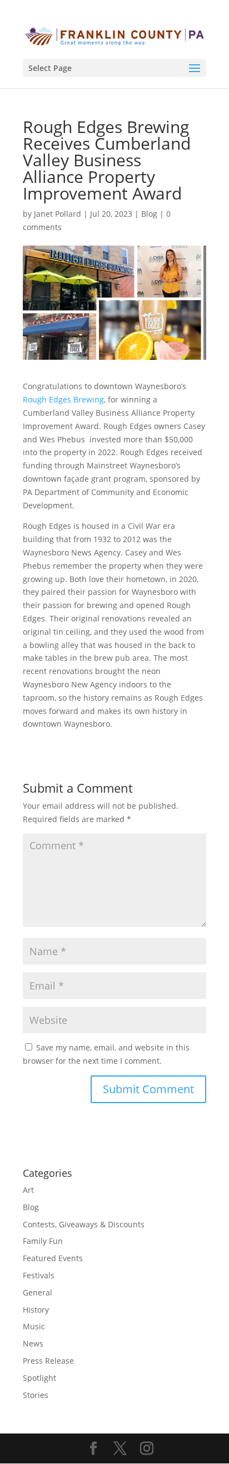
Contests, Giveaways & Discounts (84, 1224)
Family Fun (43, 1241)
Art (28, 1190)
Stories (35, 1395)
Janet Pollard (57, 213)
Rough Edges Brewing (63, 399)
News (33, 1343)
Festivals (38, 1275)
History (36, 1309)
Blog (149, 213)
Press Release (48, 1360)
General (37, 1292)
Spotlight (39, 1378)
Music (34, 1326)
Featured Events (53, 1258)
